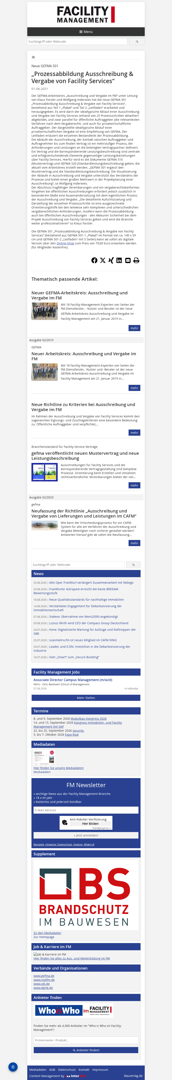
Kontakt (84, 1070)
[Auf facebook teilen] (94, 262)
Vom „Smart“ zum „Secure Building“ (66, 657)
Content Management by (47, 1076)
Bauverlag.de (133, 1076)
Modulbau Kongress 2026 (89, 719)
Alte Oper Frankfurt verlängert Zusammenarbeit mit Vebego (83, 583)
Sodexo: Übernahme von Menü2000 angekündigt (76, 617)
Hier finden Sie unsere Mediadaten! (59, 768)
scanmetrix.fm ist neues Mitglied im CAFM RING (75, 640)
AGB (52, 1070)
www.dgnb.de (43, 988)
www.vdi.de (42, 984)
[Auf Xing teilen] (111, 262)
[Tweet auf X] (103, 262)
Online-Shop (65, 243)
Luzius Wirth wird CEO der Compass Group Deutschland (81, 623)
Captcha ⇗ (102, 828)
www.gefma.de (44, 976)
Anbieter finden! (87, 1050)
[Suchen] (137, 41)
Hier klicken (90, 824)
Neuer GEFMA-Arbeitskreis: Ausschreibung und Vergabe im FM (79, 295)
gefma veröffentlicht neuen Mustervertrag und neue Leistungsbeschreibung (85, 455)
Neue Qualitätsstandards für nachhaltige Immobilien (79, 600)
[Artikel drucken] (136, 260)
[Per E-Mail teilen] (128, 260)
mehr (134, 328)
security (79, 731)
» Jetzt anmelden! (86, 835)
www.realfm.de (44, 980)
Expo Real (72, 735)
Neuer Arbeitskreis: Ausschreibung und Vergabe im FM (83, 356)
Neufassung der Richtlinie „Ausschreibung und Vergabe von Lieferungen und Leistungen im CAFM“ (83, 513)
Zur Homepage (44, 937)
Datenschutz (67, 1070)
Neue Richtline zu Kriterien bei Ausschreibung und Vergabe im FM (83, 407)
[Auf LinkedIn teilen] (119, 262)
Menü (88, 31)
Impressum (100, 1070)
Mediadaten (42, 772)
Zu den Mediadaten (47, 933)
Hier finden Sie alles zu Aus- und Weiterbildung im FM (72, 958)
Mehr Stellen (86, 698)
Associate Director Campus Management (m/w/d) (73, 680)
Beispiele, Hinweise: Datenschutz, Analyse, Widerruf (64, 844)
